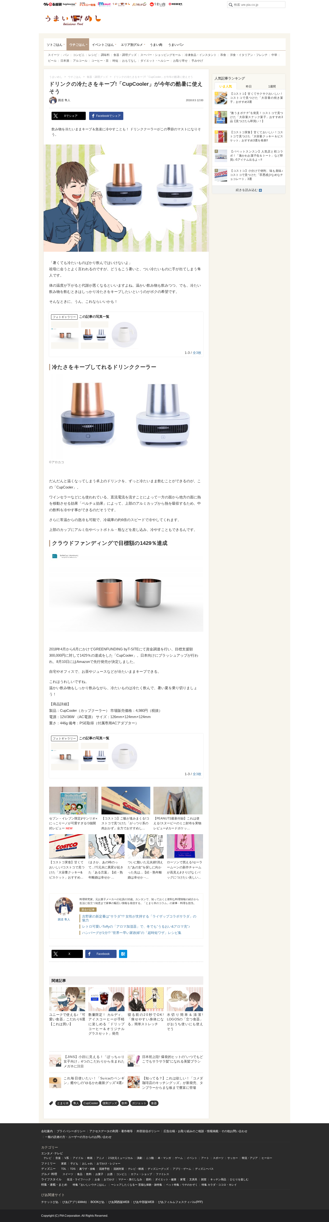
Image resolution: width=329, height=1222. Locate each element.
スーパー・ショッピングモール (160, 55)
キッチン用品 (218, 1179)
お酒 (109, 1174)
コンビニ (79, 55)
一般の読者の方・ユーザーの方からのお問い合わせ (78, 1137)
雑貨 (203, 1179)
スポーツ (218, 1157)
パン (66, 55)
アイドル (78, 1157)
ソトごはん (54, 44)
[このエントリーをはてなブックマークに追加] (123, 954)
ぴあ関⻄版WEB (118, 1202)
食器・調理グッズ (125, 55)
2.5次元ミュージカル (120, 1157)
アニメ (100, 1157)
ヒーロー (267, 1157)
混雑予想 (104, 1168)
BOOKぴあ (98, 1202)
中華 (274, 55)
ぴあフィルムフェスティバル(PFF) (180, 1202)
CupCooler (91, 1103)
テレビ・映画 (136, 1168)
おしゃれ (87, 1163)
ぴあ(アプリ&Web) (74, 1202)
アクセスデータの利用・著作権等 (111, 1131)
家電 (182, 1179)
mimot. (104, 4)
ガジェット (139, 1103)
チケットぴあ (50, 1202)
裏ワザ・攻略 (87, 1168)
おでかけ (109, 1179)
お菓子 (99, 1174)
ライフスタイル (51, 1179)
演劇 (139, 1157)
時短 (115, 60)
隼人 (76, 1103)
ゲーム (179, 1157)
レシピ (92, 55)
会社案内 (47, 1131)
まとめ (63, 1184)
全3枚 (197, 353)
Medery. (175, 4)
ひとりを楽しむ (239, 1179)
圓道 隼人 (64, 100)
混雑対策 (118, 1168)
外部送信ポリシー (148, 1131)
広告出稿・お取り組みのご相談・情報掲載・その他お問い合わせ (205, 1131)
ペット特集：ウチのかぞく (182, 1184)
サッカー (232, 1157)
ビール (52, 60)
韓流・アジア (250, 1157)
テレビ (48, 1157)
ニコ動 (150, 1157)
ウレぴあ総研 (53, 4)
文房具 (193, 1179)
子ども (74, 1163)
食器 (154, 1103)
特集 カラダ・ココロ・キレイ (219, 1184)
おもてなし (129, 60)
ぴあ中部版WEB (143, 1202)
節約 (148, 1179)
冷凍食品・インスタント (201, 55)
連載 (53, 1184)
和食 (223, 55)
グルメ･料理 (49, 1174)
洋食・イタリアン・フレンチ (249, 55)
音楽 (58, 1157)
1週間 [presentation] (272, 86)
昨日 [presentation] (249, 86)
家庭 (63, 1163)
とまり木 (63, 1103)
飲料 (124, 1103)
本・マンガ (164, 1157)
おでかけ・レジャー (108, 1163)
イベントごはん (103, 44)
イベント (192, 1157)
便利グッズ (110, 1103)
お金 (97, 1179)
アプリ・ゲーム (182, 1168)
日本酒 (64, 60)
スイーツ (53, 55)
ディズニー (48, 1168)
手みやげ (197, 60)
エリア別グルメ (132, 44)
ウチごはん (77, 44)
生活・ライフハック (79, 1179)
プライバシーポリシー (71, 1131)
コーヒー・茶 (100, 60)
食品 (79, 1174)
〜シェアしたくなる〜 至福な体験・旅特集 (136, 1184)
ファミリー (48, 1163)
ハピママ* (69, 4)
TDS (72, 1168)
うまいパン (139, 4)
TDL (63, 1168)
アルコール (80, 60)
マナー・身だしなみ (130, 1179)
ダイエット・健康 (165, 1179)
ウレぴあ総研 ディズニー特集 (88, 4)
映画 (89, 1157)
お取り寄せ (180, 60)
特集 (44, 1184)
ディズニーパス (204, 1168)
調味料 (105, 55)
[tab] (226, 86)
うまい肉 (157, 4)
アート (205, 1157)
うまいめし (121, 4)
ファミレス (162, 1174)
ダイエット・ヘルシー (154, 60)
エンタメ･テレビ (52, 1153)
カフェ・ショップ (141, 1174)
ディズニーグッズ (158, 1168)
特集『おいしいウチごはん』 (90, 1184)
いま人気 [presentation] (225, 86)
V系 (67, 1157)
